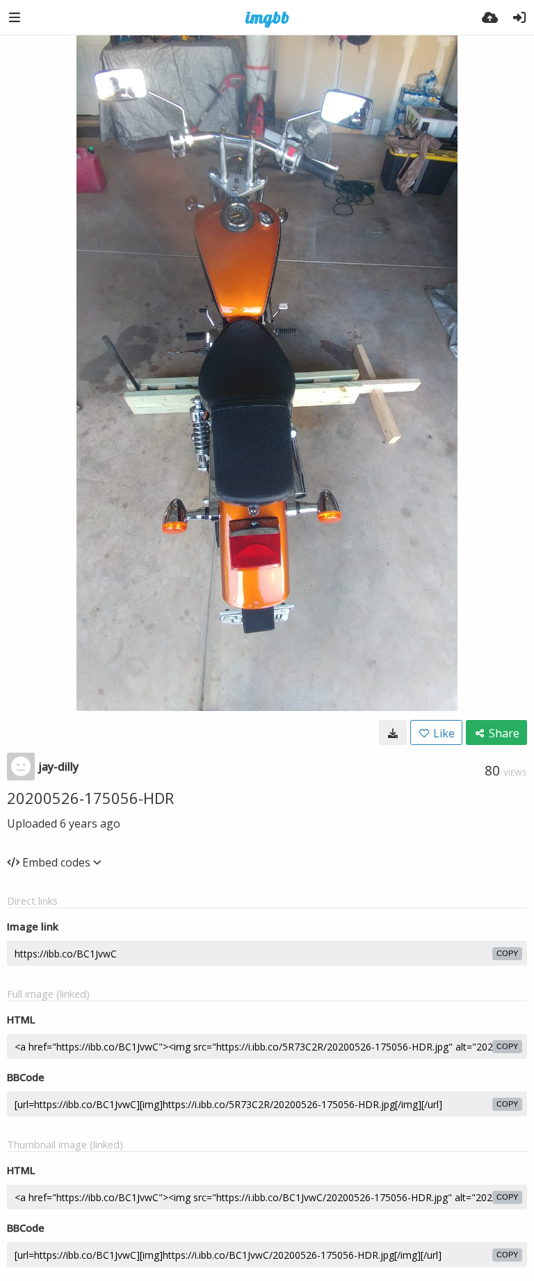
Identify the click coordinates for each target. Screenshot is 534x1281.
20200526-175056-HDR (90, 797)
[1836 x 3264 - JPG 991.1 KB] (393, 732)
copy (507, 953)
